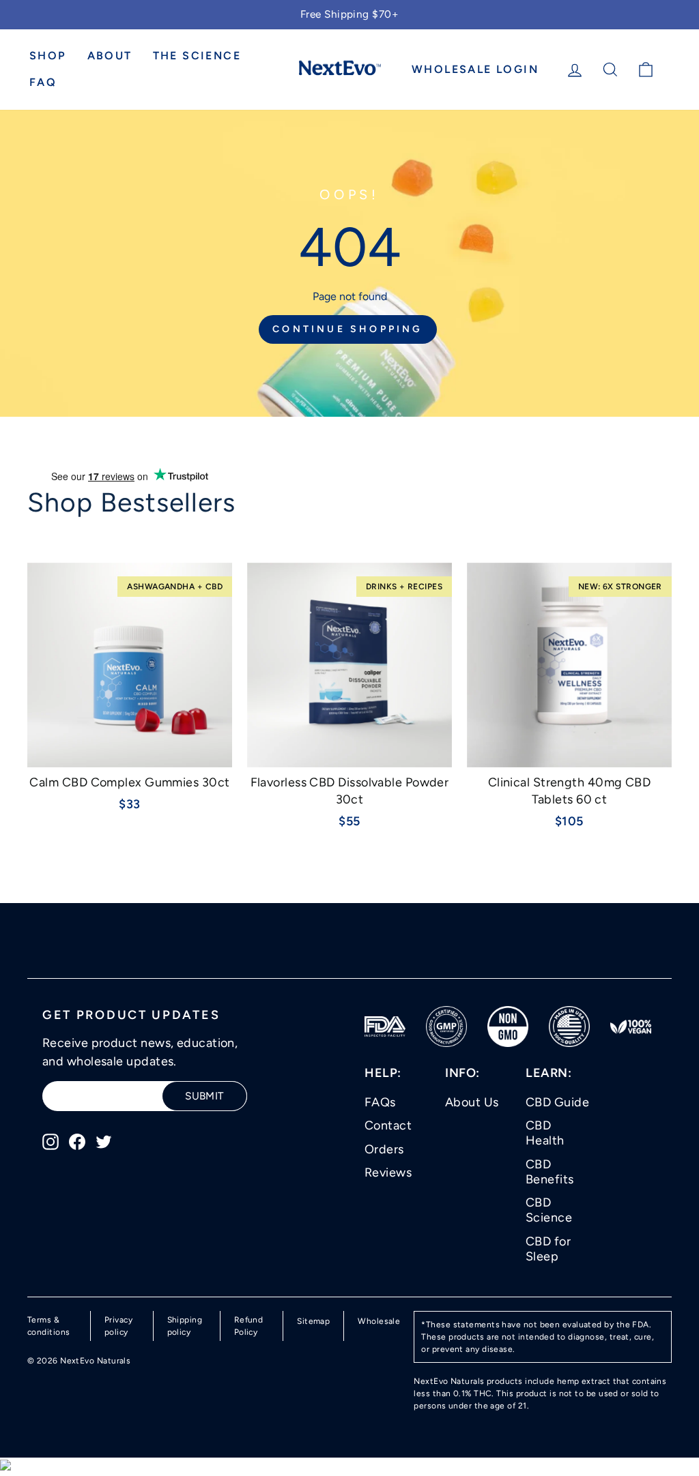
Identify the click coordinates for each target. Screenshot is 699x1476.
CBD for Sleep (548, 1249)
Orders (384, 1149)
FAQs (380, 1102)
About (109, 55)
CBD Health (545, 1133)
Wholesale (379, 1321)
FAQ (43, 82)
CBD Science (549, 1210)
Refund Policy (248, 1326)
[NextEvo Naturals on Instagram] (50, 1141)
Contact (388, 1125)
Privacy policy (118, 1326)
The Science (197, 55)
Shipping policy (185, 1326)
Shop (48, 55)
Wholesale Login (475, 69)
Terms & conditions (48, 1326)
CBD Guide (557, 1102)
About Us (472, 1102)
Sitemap (313, 1321)
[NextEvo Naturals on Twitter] (104, 1141)
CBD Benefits (550, 1172)
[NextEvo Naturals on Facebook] (77, 1141)
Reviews (388, 1172)
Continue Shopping (347, 329)
